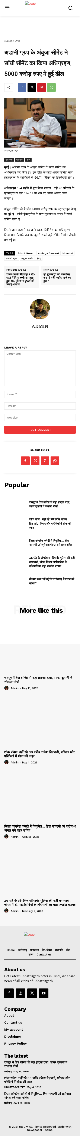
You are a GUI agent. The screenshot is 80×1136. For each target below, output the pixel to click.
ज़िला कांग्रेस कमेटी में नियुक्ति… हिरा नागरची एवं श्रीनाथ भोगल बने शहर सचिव (51, 542)
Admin (15, 688)
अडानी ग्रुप (12, 258)
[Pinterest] (41, 87)
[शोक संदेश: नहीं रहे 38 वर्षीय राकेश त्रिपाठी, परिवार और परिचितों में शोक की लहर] (15, 523)
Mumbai (68, 253)
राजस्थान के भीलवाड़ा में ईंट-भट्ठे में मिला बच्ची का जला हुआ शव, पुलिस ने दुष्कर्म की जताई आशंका (20, 279)
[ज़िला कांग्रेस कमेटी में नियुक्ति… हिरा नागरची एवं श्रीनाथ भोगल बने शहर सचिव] (15, 542)
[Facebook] (22, 87)
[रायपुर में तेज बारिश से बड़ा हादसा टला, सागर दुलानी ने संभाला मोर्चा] (15, 504)
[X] (32, 87)
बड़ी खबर (19, 159)
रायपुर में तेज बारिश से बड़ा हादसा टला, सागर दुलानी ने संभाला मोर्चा (49, 504)
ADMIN (40, 326)
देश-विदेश (9, 159)
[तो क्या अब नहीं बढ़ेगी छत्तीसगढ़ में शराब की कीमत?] (15, 581)
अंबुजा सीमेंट (27, 258)
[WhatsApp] (51, 87)
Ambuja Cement (48, 253)
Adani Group (26, 253)
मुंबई (39, 258)
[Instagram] (20, 993)
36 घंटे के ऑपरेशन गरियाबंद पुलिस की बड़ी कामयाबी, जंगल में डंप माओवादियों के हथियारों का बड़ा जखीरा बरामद (52, 562)
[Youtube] (43, 993)
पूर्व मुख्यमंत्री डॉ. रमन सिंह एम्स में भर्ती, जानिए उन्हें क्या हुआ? (57, 278)
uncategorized (15, 1087)
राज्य (28, 159)
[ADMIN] (40, 309)
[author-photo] (7, 688)
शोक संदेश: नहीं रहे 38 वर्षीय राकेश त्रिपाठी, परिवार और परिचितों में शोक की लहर (50, 523)
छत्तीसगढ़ (8, 1071)
